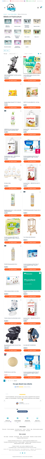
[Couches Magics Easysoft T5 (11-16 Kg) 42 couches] (13, 92)
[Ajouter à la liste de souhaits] (21, 57)
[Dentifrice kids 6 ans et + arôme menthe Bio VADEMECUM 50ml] (13, 200)
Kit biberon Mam (7, 183)
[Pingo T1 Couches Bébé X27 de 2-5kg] (32, 254)
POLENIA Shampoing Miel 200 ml (10, 264)
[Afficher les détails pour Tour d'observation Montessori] (32, 227)
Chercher (28, 429)
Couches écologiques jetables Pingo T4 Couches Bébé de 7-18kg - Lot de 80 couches (31, 157)
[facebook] (20, 453)
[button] (5, 7)
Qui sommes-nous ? (18, 429)
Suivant (15, 380)
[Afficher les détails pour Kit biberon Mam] (13, 173)
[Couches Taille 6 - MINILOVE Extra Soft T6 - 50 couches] (32, 308)
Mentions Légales (21, 442)
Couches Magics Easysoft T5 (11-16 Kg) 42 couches (12, 103)
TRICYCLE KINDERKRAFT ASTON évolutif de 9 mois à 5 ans (12, 76)
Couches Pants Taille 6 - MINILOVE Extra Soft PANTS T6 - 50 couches (12, 157)
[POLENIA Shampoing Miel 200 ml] (13, 254)
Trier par (5, 53)
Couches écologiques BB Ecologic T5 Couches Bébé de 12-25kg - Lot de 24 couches (11, 238)
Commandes (11, 436)
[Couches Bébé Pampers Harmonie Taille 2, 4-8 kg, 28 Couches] (32, 65)
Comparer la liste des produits (20, 430)
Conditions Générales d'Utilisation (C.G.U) (30, 440)
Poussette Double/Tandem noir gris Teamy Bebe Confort (12, 346)
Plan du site (4, 429)
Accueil (5, 14)
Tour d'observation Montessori (29, 237)
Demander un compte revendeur (35, 436)
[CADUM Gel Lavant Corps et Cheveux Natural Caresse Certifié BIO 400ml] (13, 119)
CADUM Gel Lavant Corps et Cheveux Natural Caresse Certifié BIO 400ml (11, 130)
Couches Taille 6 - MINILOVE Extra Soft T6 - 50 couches (31, 319)
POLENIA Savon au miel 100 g (10, 372)
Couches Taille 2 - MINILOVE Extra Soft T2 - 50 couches (31, 184)
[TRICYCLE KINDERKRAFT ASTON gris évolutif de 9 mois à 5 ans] (13, 65)
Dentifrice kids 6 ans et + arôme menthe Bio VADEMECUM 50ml (12, 211)
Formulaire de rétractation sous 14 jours (11, 442)
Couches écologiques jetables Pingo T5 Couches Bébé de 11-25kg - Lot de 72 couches (31, 373)
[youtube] (22, 453)
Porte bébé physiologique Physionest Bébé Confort (31, 292)
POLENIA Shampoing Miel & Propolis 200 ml (31, 210)
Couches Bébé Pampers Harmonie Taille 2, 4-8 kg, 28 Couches (31, 76)
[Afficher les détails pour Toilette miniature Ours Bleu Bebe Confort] (13, 308)
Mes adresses (16, 436)
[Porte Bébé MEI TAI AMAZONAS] (32, 335)
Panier (21, 436)
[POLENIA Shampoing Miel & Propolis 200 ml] (32, 200)
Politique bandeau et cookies (19, 443)
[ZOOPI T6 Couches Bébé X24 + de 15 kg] (32, 92)
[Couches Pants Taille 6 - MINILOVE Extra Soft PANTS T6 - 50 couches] (13, 146)
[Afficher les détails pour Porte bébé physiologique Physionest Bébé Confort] (32, 281)
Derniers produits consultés (38, 429)
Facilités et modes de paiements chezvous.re (33, 442)
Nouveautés (28, 430)
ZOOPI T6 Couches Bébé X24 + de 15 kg (31, 102)
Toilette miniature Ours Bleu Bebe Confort (12, 318)
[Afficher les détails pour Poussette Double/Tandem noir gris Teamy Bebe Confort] (13, 335)
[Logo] (11, 7)
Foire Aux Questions (10, 429)
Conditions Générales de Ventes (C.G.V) (15, 440)
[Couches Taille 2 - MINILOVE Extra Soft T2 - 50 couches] (32, 173)
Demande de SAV (28, 443)
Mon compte (6, 436)
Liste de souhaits (26, 436)
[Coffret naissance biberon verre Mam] (13, 281)
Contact (24, 429)
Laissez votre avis (23, 411)
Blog (31, 429)
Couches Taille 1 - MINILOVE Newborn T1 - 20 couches (31, 130)
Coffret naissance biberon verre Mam (11, 291)
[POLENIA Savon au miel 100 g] (13, 362)
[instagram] (24, 453)
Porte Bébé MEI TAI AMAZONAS (29, 345)
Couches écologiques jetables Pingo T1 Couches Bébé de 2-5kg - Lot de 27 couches (31, 265)
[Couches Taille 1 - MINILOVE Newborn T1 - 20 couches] (32, 119)
